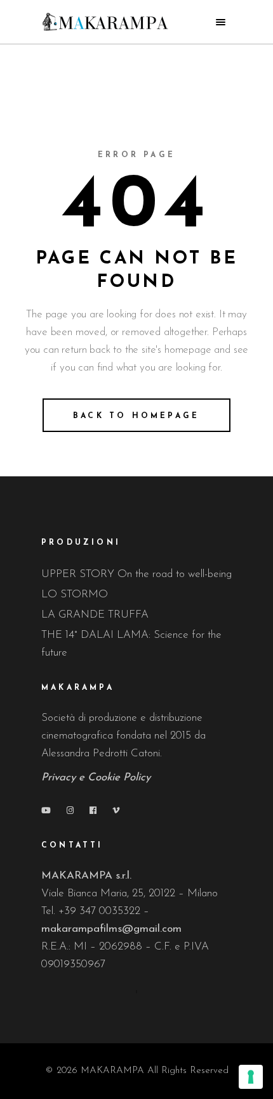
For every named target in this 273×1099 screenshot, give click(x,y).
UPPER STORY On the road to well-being (136, 574)
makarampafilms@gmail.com (111, 929)
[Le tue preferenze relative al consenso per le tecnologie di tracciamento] (251, 1077)
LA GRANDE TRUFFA (95, 614)
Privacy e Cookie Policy (95, 777)
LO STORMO (74, 594)
